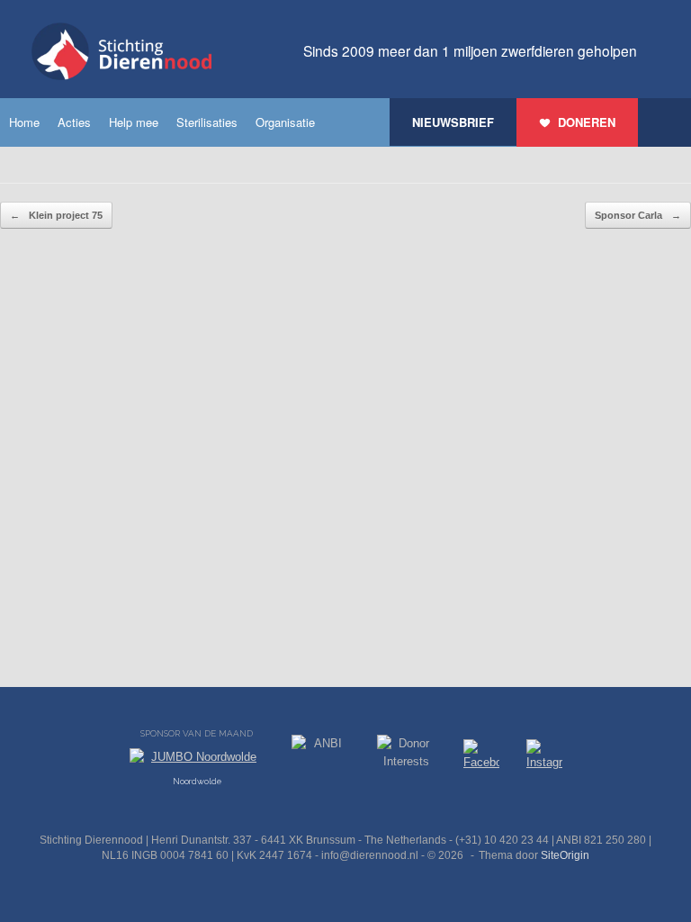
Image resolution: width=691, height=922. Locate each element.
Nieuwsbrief (453, 122)
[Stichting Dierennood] (121, 51)
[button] (664, 122)
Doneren (586, 122)
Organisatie (285, 122)
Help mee (133, 122)
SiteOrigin (565, 855)
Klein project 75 (56, 215)
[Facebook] (481, 757)
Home (24, 122)
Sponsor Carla (638, 215)
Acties (74, 122)
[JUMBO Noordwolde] (197, 761)
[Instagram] (544, 758)
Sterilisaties (207, 122)
